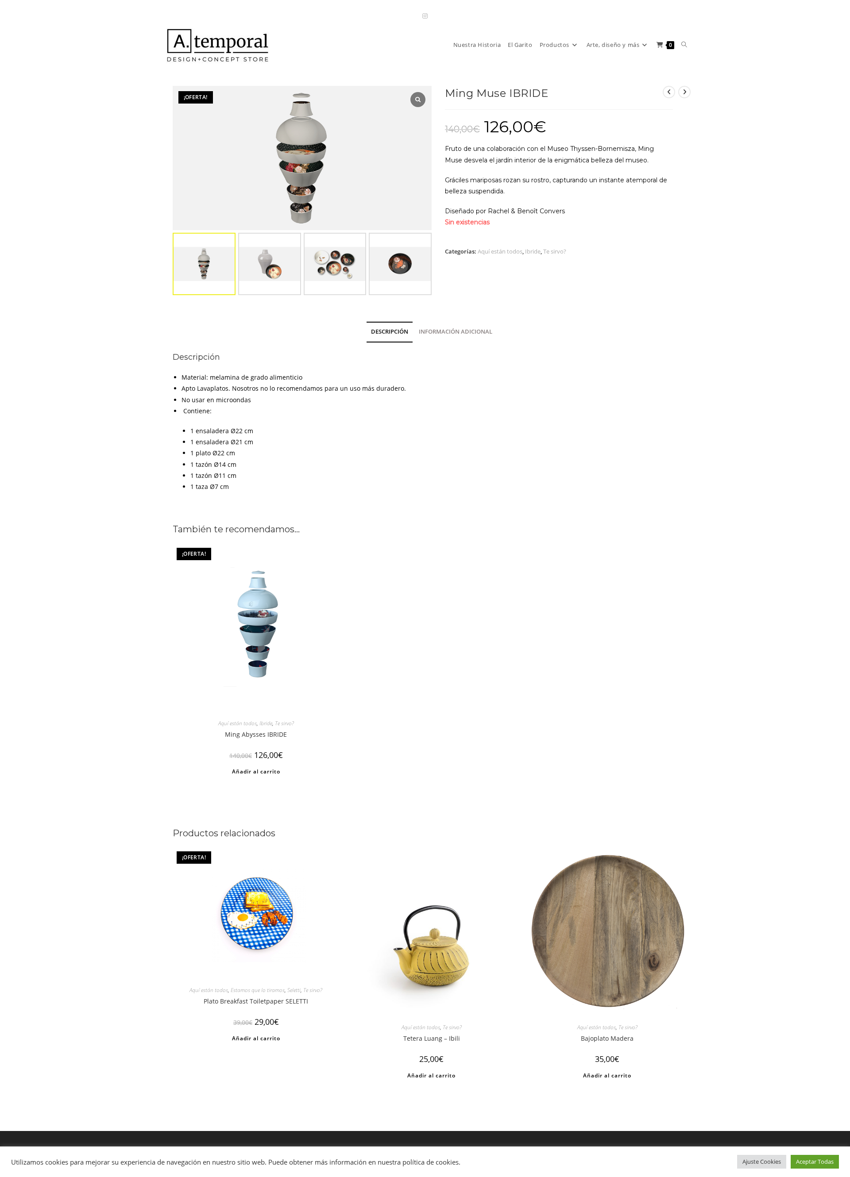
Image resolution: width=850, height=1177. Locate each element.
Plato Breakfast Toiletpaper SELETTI (256, 1001)
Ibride (533, 251)
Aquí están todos (500, 251)
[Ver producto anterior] (669, 92)
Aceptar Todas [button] (815, 1161)
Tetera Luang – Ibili (431, 1038)
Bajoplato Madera (607, 1038)
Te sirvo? (554, 251)
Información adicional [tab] (455, 331)
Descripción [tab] (389, 331)
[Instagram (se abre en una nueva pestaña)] (425, 15)
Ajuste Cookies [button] (761, 1161)
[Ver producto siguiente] (684, 92)
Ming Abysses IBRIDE (256, 734)
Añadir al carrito (256, 771)
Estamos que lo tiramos (258, 990)
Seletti (294, 990)
